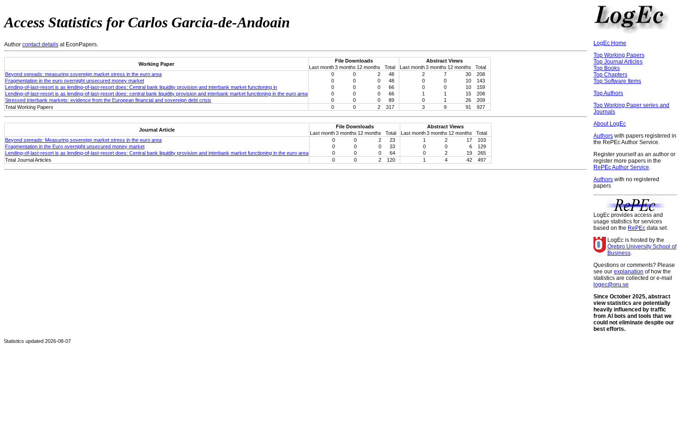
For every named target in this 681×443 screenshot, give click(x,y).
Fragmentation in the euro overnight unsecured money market (74, 80)
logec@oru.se (611, 284)
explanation (628, 271)
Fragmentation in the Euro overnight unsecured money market (75, 146)
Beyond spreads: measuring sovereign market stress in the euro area (83, 74)
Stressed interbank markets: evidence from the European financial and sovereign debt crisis (108, 100)
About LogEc (609, 123)
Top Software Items (617, 81)
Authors (603, 136)
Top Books (606, 68)
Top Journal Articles (618, 61)
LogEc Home (609, 43)
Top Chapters (610, 74)
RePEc (636, 228)
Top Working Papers (618, 55)
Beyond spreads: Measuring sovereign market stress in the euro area (83, 140)
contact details (40, 44)
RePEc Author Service (621, 167)
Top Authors (608, 93)
